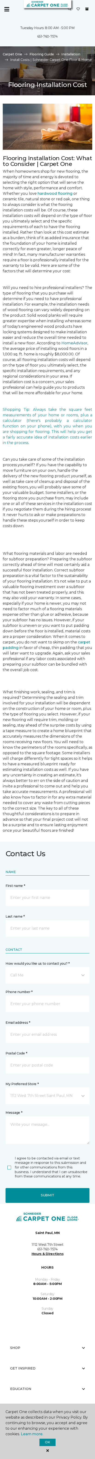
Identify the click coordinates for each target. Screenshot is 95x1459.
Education (20, 1389)
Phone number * (19, 992)
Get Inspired (23, 1368)
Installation (70, 54)
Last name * (15, 916)
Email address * (18, 1022)
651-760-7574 (47, 36)
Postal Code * (16, 1053)
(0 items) (87, 9)
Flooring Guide (42, 54)
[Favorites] (78, 9)
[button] (69, 9)
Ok (47, 1442)
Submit (47, 1195)
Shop (15, 1348)
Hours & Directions (48, 1254)
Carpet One (12, 54)
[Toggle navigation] (7, 9)
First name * (15, 885)
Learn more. (32, 1434)
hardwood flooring (55, 193)
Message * (14, 1112)
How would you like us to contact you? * (38, 963)
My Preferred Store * (22, 1084)
